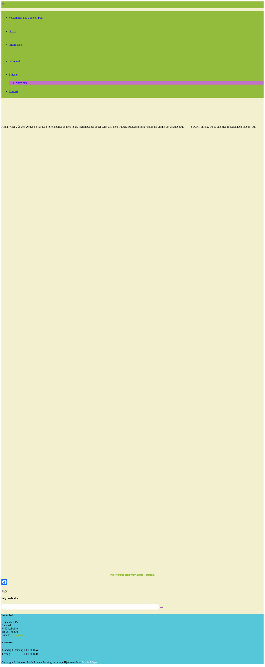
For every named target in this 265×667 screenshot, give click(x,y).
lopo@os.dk (17, 635)
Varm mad (22, 82)
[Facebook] (132, 582)
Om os (12, 31)
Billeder (13, 74)
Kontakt (13, 91)
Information (15, 44)
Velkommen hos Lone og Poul (26, 17)
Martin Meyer (90, 662)
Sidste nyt (14, 61)
